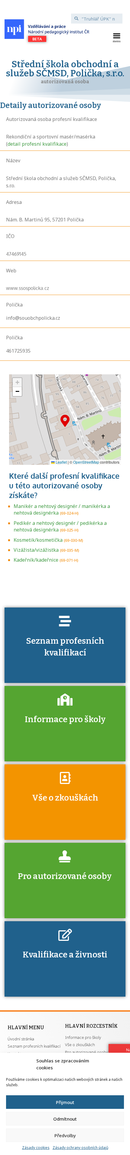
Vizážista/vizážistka (36, 550)
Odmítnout (65, 1119)
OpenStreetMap (86, 462)
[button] (116, 37)
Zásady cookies (36, 1147)
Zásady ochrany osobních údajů (80, 1147)
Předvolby (65, 1135)
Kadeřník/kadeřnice (36, 560)
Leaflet (61, 462)
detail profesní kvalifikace (37, 144)
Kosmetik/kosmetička (38, 540)
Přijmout (65, 1102)
